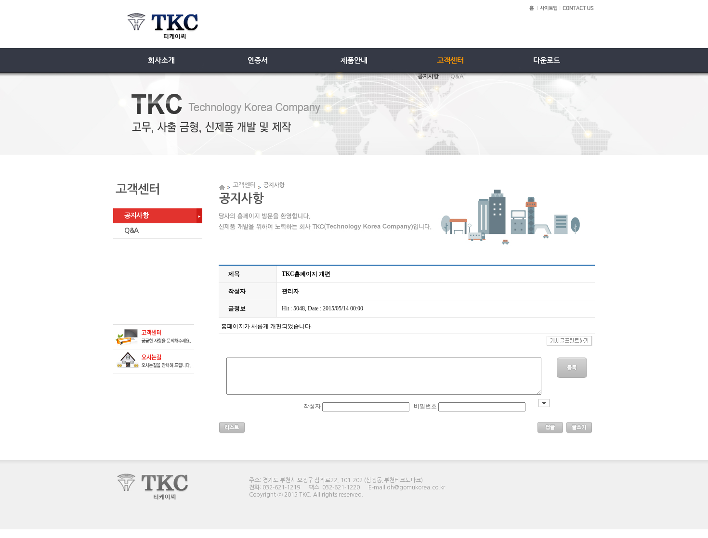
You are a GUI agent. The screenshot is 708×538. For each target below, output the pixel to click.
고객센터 (244, 185)
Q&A (131, 230)
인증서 (258, 60)
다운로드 (546, 60)
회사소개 (161, 60)
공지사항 (136, 215)
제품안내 (354, 60)
